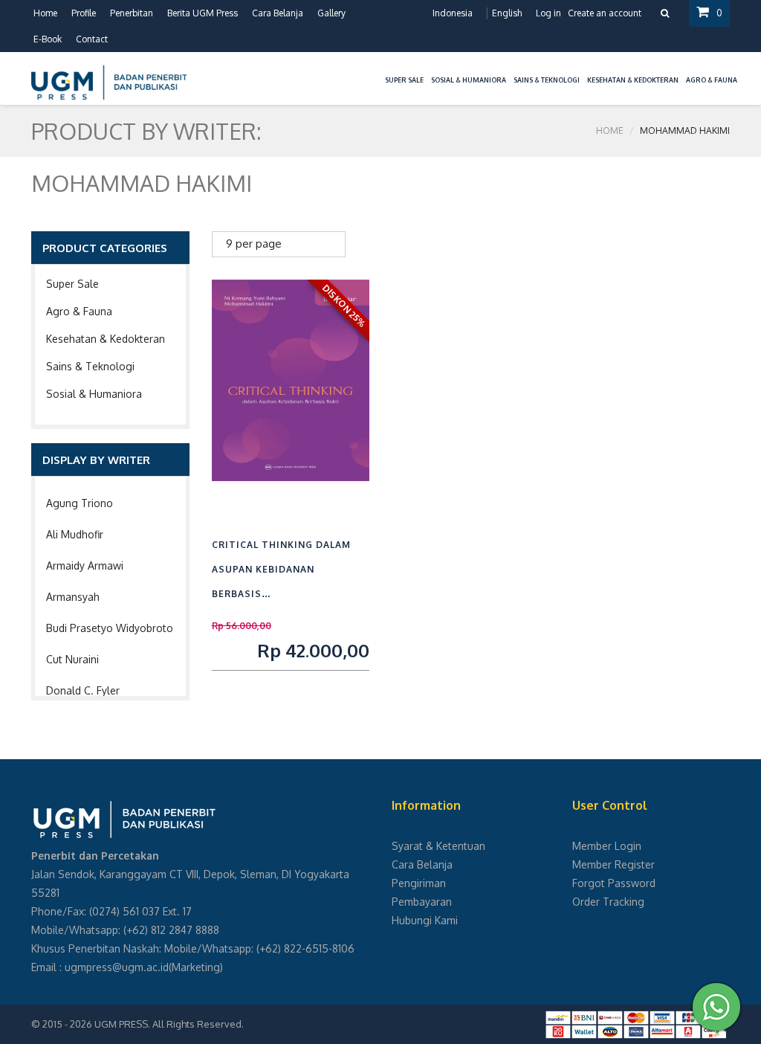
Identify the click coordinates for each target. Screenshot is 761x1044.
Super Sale (72, 283)
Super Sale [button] (404, 80)
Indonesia (453, 13)
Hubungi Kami (425, 920)
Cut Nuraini (72, 659)
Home (45, 13)
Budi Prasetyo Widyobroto (109, 628)
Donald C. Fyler (83, 690)
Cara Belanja (277, 13)
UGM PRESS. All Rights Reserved (168, 1024)
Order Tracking (608, 901)
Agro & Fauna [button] (711, 80)
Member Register (613, 864)
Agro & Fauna (79, 311)
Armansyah (73, 596)
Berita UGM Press (202, 13)
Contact (92, 39)
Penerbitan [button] (131, 13)
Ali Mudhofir (74, 534)
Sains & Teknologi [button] (547, 80)
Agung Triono (79, 503)
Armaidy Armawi (84, 565)
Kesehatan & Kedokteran (105, 338)
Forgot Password (613, 883)
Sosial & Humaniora (94, 393)
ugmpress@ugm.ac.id (117, 967)
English (507, 13)
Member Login (606, 846)
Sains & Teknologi (90, 366)
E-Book (47, 39)
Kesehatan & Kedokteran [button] (633, 80)
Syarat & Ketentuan (438, 846)
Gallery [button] (331, 13)
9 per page (254, 243)
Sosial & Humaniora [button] (468, 80)
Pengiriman (419, 883)
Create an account (604, 13)
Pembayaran (422, 901)
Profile (83, 13)
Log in (548, 13)
